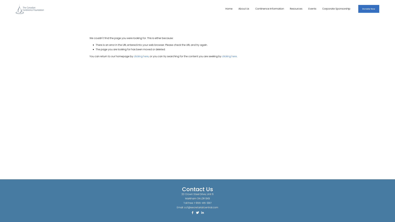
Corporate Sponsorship (336, 8)
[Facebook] (192, 212)
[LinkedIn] (202, 212)
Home (229, 8)
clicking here (141, 56)
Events (312, 8)
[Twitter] (197, 212)
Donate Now (368, 8)
